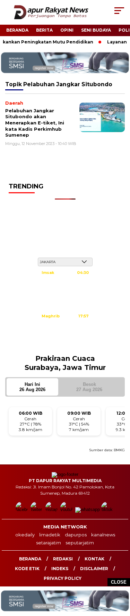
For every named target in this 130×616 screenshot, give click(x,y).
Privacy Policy (62, 578)
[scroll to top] (120, 575)
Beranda (17, 30)
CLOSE (119, 582)
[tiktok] (108, 509)
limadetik (49, 534)
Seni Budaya (96, 30)
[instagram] (52, 509)
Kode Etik (27, 568)
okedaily (25, 534)
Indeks (59, 568)
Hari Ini (32, 387)
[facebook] (22, 509)
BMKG (119, 450)
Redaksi (63, 558)
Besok (89, 387)
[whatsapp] (87, 509)
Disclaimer (94, 568)
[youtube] (67, 509)
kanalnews (103, 534)
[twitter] (37, 509)
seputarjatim (80, 542)
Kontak (94, 558)
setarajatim (48, 542)
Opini (66, 30)
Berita (44, 30)
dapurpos (76, 534)
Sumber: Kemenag (65, 345)
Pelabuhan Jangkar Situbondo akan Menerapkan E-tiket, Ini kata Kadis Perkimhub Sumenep (34, 123)
